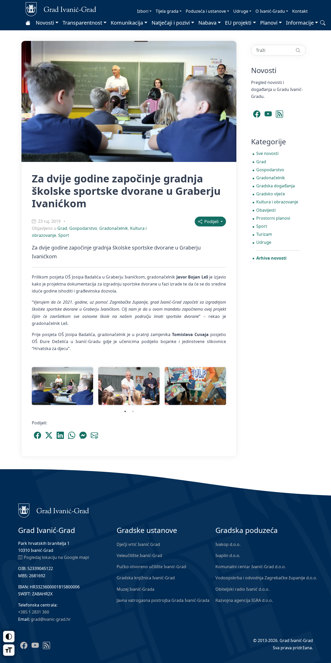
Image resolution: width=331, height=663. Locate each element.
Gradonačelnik (113, 228)
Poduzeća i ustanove (206, 11)
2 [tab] (133, 411)
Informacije (300, 22)
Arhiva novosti (271, 258)
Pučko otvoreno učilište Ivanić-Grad (151, 566)
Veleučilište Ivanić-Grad (139, 555)
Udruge (240, 11)
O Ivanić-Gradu (270, 11)
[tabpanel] (62, 386)
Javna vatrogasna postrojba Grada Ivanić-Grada (163, 600)
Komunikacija (127, 22)
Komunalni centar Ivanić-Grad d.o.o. (250, 566)
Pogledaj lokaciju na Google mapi (56, 557)
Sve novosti (267, 153)
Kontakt (300, 11)
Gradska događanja (275, 186)
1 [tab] (125, 411)
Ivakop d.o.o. (227, 544)
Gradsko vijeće (270, 194)
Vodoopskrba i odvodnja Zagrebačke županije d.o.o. (266, 578)
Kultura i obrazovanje (277, 202)
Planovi (268, 22)
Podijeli (211, 221)
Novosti (45, 22)
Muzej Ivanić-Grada (135, 589)
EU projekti (238, 22)
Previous (25, 386)
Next (232, 386)
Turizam (264, 234)
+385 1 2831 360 (33, 612)
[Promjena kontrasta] (8, 636)
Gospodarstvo (83, 228)
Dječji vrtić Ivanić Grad (138, 544)
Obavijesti (266, 210)
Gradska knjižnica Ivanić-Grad (146, 578)
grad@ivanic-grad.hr (51, 619)
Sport (63, 235)
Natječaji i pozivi (171, 22)
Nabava (207, 22)
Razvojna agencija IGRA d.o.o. (244, 600)
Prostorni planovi (273, 218)
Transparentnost (82, 22)
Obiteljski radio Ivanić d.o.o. (242, 589)
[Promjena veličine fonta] (8, 650)
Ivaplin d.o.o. (227, 555)
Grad (62, 228)
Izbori (142, 11)
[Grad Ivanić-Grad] (60, 9)
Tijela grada (167, 11)
